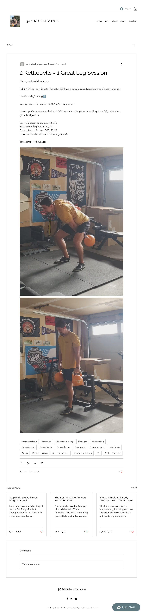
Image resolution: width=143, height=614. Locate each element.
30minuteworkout (29, 441)
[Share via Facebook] (21, 463)
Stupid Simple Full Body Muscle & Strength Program (116, 499)
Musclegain (115, 447)
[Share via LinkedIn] (35, 463)
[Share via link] (41, 463)
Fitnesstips (46, 441)
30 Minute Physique (72, 589)
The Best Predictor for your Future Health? (71, 499)
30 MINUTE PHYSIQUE (42, 21)
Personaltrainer (28, 447)
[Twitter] (71, 598)
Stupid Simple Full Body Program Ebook (23, 499)
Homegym (82, 441)
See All (134, 487)
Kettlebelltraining (40, 453)
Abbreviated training (82, 453)
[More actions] (121, 64)
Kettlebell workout (112, 453)
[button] (135, 9)
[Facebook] (67, 598)
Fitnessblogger (63, 447)
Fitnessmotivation (97, 447)
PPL (98, 453)
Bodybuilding (98, 441)
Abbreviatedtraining (64, 441)
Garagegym (80, 447)
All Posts (9, 45)
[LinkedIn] (75, 598)
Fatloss (25, 453)
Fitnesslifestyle (46, 447)
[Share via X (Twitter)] (28, 463)
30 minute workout (60, 453)
